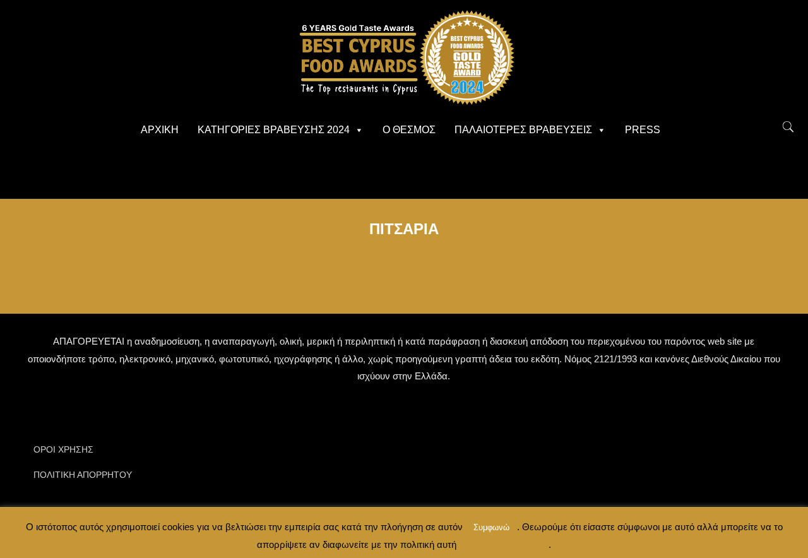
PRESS (642, 129)
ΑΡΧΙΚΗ (160, 129)
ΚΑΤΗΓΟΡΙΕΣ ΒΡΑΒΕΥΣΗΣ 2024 (274, 129)
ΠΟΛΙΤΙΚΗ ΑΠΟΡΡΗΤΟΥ (82, 475)
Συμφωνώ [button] (491, 527)
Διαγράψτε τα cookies (502, 544)
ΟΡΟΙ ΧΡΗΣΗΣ (63, 449)
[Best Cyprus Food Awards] (404, 57)
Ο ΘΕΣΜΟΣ (409, 129)
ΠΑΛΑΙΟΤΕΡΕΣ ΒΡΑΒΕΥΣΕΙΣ (523, 129)
